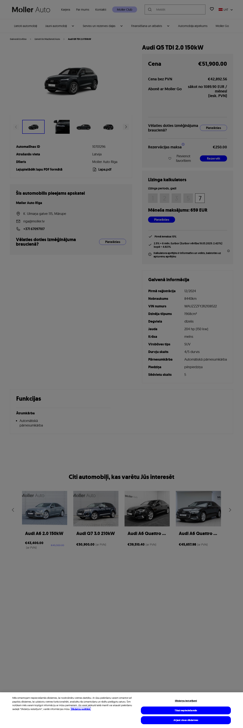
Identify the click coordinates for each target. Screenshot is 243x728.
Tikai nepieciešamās (186, 710)
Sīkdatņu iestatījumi (186, 700)
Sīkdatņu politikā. (80, 709)
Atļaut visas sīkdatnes (186, 720)
